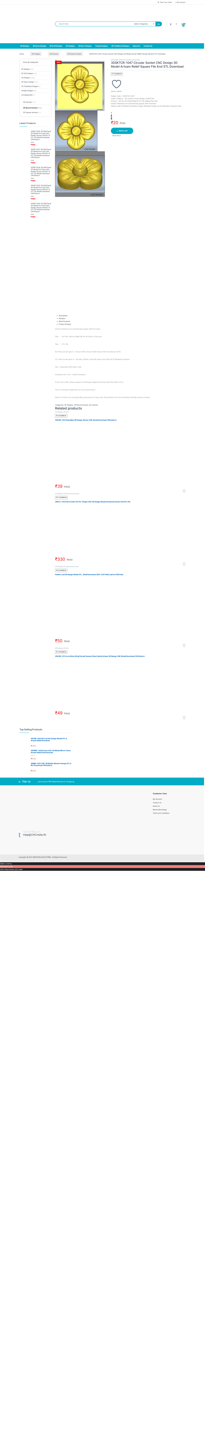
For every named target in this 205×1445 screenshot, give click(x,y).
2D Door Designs (85, 46)
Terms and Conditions (161, 813)
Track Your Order (166, 2)
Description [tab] (63, 316)
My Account (181, 2)
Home (21, 54)
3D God (65, 412)
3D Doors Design (39, 46)
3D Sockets (53, 54)
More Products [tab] (64, 321)
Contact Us (148, 46)
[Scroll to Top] (102, 861)
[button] (56, 60)
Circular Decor (74, 493)
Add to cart (123, 131)
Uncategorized (28, 95)
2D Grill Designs (56, 46)
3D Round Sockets (74, 54)
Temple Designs (101, 46)
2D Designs (70, 46)
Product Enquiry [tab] (65, 324)
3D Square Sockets (32, 112)
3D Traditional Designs (120, 46)
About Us (136, 46)
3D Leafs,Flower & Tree (70, 566)
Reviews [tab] (62, 318)
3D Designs (24, 46)
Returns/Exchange (160, 810)
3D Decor (66, 493)
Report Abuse (116, 135)
